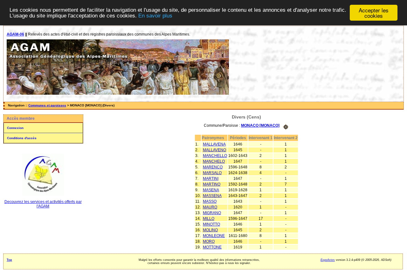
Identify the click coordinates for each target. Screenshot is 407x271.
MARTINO (211, 184)
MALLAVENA (214, 144)
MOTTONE (212, 247)
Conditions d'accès (22, 138)
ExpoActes (328, 259)
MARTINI (210, 178)
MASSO (210, 201)
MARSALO (212, 173)
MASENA (211, 190)
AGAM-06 (15, 34)
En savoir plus (155, 16)
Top (9, 259)
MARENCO (213, 167)
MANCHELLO (215, 155)
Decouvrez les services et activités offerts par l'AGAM (43, 204)
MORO (209, 241)
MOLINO (210, 230)
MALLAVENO (214, 150)
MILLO (208, 218)
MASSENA (212, 195)
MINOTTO (211, 224)
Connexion (15, 128)
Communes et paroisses (47, 105)
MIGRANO (212, 213)
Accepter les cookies (374, 12)
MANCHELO (214, 161)
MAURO (210, 207)
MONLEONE (214, 236)
